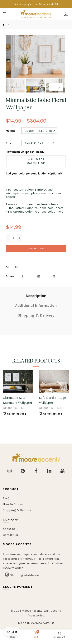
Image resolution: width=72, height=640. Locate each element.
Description (36, 296)
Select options (16, 413)
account (66, 14)
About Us (9, 529)
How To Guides (13, 504)
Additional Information (36, 305)
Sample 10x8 (34, 143)
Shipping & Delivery (36, 315)
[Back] (6, 24)
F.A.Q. (6, 498)
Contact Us (10, 535)
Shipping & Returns (17, 510)
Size (8, 143)
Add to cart (36, 248)
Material (11, 131)
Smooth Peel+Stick (39, 131)
